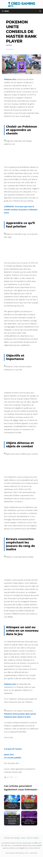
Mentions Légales (33, 838)
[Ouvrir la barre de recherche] (40, 11)
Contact (22, 838)
